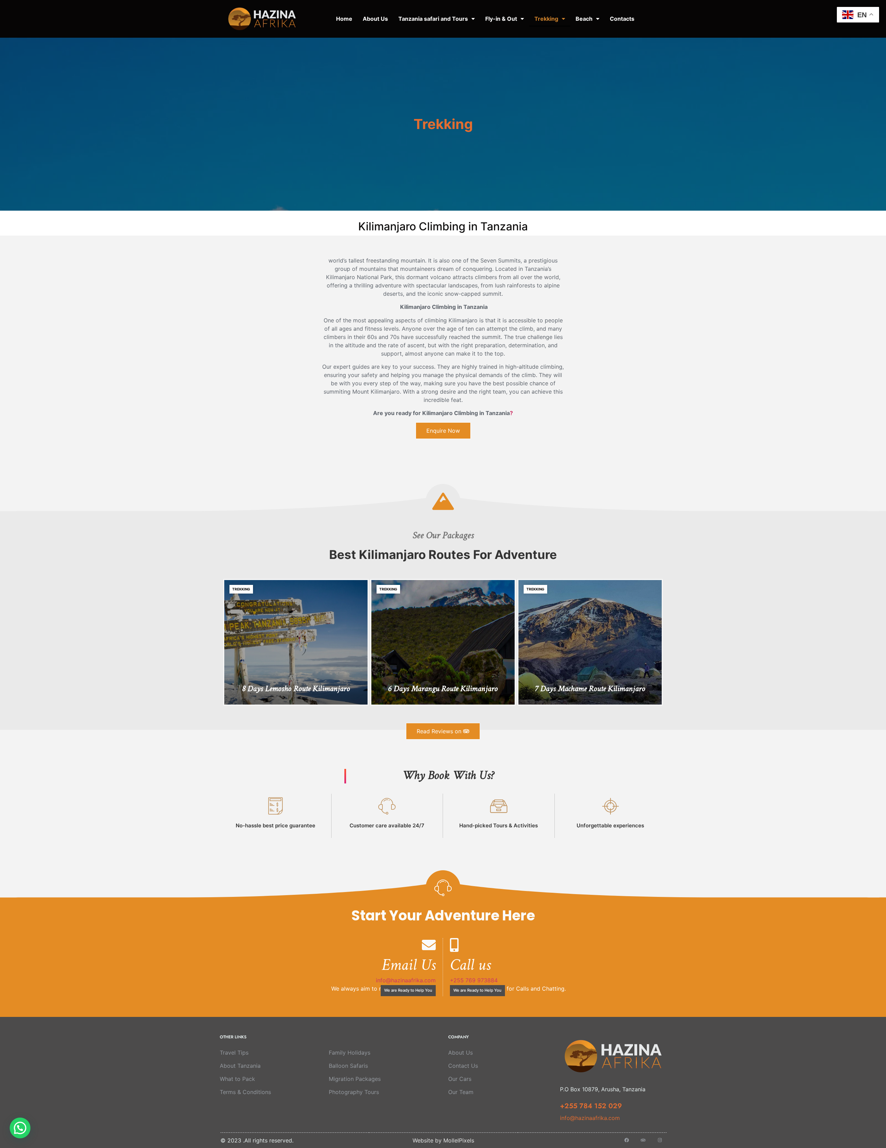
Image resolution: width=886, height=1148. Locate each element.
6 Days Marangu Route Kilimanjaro (443, 689)
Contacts (622, 18)
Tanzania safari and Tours (433, 18)
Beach (584, 18)
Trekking (546, 18)
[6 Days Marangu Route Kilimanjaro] (443, 642)
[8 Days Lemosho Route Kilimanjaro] (296, 642)
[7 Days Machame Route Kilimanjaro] (590, 642)
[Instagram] (660, 1140)
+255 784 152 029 (591, 1106)
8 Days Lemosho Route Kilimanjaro (296, 689)
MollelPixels (458, 1140)
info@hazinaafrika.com (406, 980)
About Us (375, 18)
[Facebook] (626, 1140)
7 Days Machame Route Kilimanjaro (590, 689)
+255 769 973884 (474, 980)
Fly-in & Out (501, 18)
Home (344, 18)
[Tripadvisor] (643, 1140)
